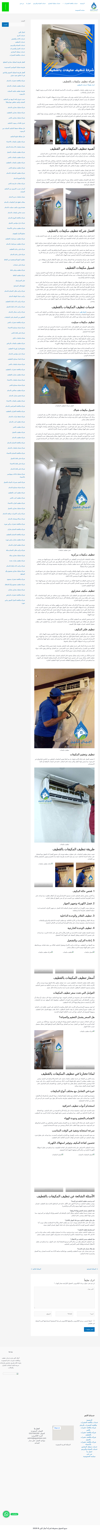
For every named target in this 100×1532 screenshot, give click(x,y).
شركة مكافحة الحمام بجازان (16, 529)
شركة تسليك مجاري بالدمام (16, 107)
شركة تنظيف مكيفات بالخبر (16, 157)
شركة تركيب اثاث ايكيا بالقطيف (15, 301)
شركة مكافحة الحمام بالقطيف (15, 534)
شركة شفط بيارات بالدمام (17, 416)
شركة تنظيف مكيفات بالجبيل (16, 152)
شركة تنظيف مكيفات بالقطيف (15, 162)
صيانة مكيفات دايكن (19, 338)
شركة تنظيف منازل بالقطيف (16, 375)
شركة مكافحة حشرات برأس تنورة (14, 524)
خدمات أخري (21, 35)
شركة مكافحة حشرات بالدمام (16, 81)
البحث (23, 21)
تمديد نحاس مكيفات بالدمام (16, 212)
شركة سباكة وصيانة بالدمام (16, 519)
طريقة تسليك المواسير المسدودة (14, 67)
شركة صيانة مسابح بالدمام (17, 487)
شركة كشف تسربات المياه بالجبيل (14, 482)
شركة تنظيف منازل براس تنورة (15, 540)
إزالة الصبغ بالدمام (19, 178)
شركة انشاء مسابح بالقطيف (16, 359)
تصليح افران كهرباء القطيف (16, 348)
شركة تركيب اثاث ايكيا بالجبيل (15, 307)
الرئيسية (82, 3)
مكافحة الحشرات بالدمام (88, 1425)
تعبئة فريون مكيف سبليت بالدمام (15, 207)
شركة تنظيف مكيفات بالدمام (16, 86)
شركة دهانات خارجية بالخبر (16, 183)
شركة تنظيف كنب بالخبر (17, 498)
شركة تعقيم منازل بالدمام (17, 396)
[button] (63, 3)
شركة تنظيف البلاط (19, 275)
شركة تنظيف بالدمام (18, 437)
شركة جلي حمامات (19, 265)
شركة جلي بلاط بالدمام (18, 469)
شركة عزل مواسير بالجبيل (17, 223)
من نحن (22, 3)
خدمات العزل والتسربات (17, 48)
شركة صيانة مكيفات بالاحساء (16, 380)
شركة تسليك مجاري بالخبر (17, 118)
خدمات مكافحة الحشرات (71, 3)
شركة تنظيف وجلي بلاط (17, 270)
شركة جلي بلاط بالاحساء (17, 464)
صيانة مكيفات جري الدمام (17, 197)
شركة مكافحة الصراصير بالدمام (15, 406)
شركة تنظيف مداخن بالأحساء (16, 228)
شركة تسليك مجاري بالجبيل (16, 508)
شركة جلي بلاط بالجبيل (18, 458)
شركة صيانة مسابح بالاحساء (16, 328)
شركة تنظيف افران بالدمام (16, 545)
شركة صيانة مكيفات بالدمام (16, 448)
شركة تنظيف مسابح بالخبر (17, 168)
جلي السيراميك (20, 280)
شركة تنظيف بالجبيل (18, 432)
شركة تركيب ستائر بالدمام (17, 312)
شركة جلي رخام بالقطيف (17, 249)
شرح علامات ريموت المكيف (16, 123)
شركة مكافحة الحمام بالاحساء (16, 453)
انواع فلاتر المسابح (19, 286)
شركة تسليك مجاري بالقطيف (16, 113)
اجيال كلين (21, 32)
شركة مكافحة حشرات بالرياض (15, 595)
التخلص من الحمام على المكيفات (14, 317)
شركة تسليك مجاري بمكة (17, 555)
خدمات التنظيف (82, 85)
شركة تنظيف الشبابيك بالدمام (16, 173)
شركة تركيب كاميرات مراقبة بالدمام (14, 514)
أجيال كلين (83, 312)
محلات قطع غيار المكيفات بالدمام (14, 202)
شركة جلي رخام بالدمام (17, 254)
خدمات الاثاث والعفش (18, 39)
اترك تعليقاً (91, 85)
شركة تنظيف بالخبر (19, 427)
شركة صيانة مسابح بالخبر (17, 385)
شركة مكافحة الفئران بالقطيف (15, 411)
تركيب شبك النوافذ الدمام (17, 296)
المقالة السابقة (92, 1269)
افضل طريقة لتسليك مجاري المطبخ (14, 62)
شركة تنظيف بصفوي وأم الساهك (15, 584)
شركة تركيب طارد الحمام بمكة (15, 550)
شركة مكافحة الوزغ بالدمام (16, 218)
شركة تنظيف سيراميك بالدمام (15, 244)
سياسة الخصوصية (80, 10)
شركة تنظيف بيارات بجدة (17, 561)
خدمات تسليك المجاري (54, 3)
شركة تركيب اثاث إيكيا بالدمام (16, 566)
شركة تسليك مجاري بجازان (16, 590)
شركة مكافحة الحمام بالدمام (16, 443)
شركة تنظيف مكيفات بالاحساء (15, 142)
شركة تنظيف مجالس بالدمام (16, 390)
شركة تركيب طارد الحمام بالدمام (15, 291)
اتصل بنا (28, 3)
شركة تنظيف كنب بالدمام (17, 422)
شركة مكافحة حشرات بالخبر (16, 322)
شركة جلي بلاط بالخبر (18, 333)
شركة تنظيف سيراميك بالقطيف (15, 239)
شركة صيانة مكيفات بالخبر (16, 364)
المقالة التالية (36, 1269)
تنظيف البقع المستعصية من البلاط (14, 260)
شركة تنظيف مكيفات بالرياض (16, 343)
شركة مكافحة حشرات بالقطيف (15, 369)
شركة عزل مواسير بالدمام (17, 354)
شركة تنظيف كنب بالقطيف (16, 493)
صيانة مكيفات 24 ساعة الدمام (15, 147)
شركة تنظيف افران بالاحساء (16, 503)
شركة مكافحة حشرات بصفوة (16, 579)
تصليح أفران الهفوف (18, 233)
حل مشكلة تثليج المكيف (17, 136)
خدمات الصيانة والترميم (39, 3)
